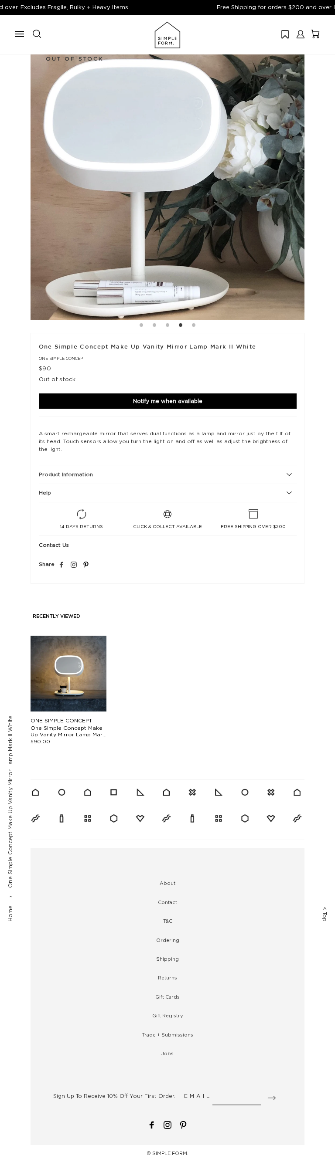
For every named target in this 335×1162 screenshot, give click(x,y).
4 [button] (180, 326)
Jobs (167, 1053)
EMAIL (198, 1096)
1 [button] (141, 326)
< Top (324, 914)
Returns (167, 978)
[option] (167, 183)
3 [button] (167, 326)
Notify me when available (167, 401)
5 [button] (193, 326)
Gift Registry (167, 1016)
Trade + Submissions (167, 1035)
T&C (167, 921)
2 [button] (154, 326)
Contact (167, 902)
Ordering (167, 940)
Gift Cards (167, 997)
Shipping (167, 959)
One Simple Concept (62, 358)
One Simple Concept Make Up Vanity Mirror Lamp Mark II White (68, 734)
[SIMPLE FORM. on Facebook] (152, 1124)
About (167, 883)
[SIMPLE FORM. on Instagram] (73, 565)
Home (10, 913)
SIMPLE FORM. (170, 1153)
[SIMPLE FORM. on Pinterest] (183, 1124)
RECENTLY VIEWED (56, 616)
